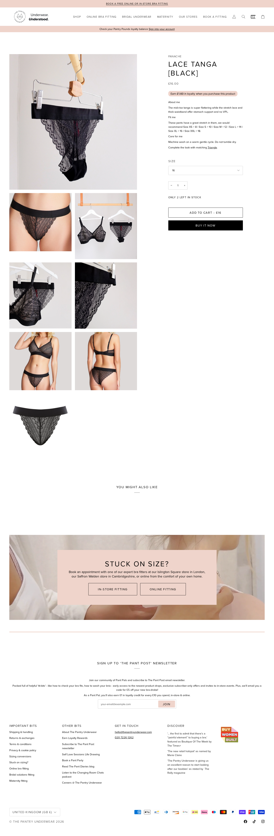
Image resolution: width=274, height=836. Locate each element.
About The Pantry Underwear (79, 732)
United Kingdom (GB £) (32, 812)
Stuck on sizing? (18, 762)
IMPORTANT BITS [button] (23, 725)
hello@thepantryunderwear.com (133, 732)
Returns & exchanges (21, 738)
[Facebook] (245, 821)
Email (104, 708)
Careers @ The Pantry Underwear (82, 782)
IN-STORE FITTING (113, 589)
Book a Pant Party (72, 760)
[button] (77, 16)
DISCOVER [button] (175, 725)
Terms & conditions (20, 744)
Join (167, 704)
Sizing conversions (20, 756)
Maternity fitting (18, 781)
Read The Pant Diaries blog (78, 766)
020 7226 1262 (124, 737)
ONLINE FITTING (163, 589)
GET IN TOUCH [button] (127, 725)
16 (173, 170)
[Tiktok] (254, 821)
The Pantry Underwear (34, 821)
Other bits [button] (72, 725)
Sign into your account (162, 29)
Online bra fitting (19, 768)
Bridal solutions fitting (21, 774)
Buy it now (205, 225)
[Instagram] (263, 821)
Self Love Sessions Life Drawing (81, 754)
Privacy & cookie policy (22, 750)
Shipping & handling (21, 732)
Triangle (212, 147)
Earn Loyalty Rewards (75, 738)
